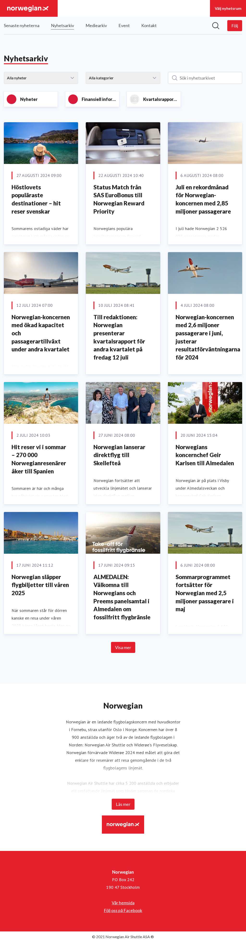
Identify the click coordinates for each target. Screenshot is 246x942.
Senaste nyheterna (21, 25)
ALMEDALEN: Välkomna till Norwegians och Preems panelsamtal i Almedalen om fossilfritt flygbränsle (121, 597)
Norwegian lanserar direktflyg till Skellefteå (119, 454)
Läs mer (123, 804)
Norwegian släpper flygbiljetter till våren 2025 (40, 584)
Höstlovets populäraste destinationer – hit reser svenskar (36, 199)
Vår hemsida (123, 902)
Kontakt (149, 25)
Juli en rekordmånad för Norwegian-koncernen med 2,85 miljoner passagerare (203, 199)
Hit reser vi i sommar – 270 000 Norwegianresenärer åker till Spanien (39, 459)
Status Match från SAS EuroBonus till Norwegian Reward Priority (118, 199)
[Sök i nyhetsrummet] (216, 25)
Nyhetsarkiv (62, 25)
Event (124, 25)
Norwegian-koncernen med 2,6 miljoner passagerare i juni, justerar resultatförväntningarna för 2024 (208, 337)
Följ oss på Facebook (123, 910)
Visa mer (123, 647)
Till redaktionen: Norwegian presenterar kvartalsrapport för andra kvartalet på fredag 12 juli (119, 337)
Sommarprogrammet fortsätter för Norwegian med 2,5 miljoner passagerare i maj (205, 592)
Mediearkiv (96, 25)
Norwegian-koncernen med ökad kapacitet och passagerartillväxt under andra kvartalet (41, 333)
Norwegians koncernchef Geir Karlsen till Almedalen (205, 454)
